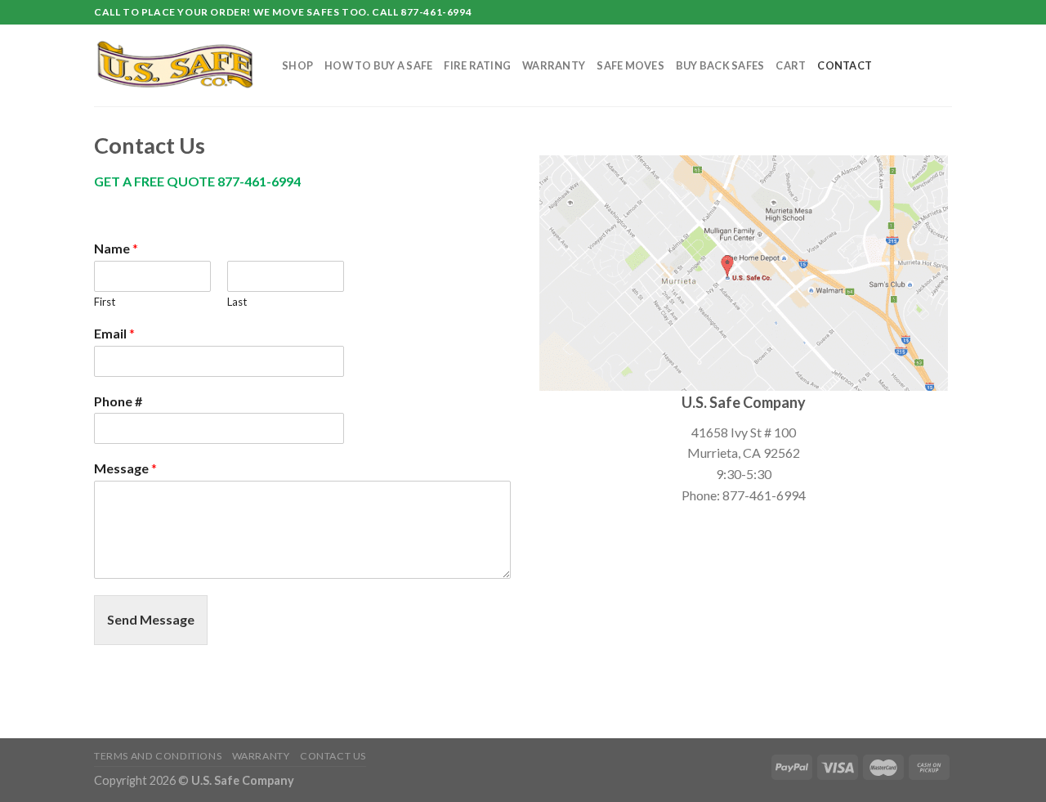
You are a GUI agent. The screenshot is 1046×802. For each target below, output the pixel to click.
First (104, 301)
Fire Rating (477, 65)
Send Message (150, 619)
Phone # (118, 401)
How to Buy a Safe (378, 65)
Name (116, 248)
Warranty (553, 65)
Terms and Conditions (157, 756)
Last (237, 301)
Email (114, 333)
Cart (791, 65)
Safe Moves (630, 65)
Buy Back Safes (720, 65)
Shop (297, 65)
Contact (844, 65)
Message (125, 468)
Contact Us (333, 756)
